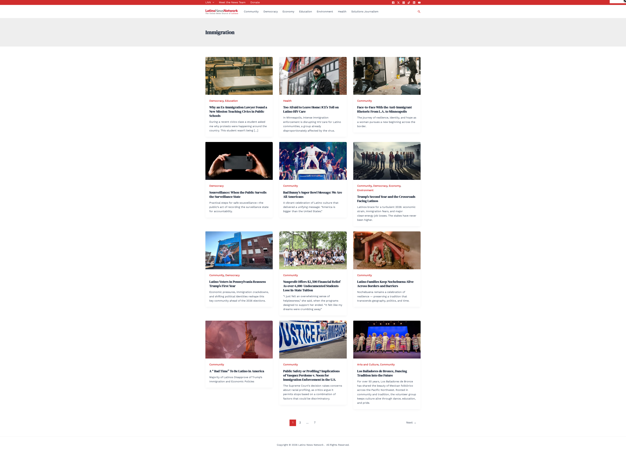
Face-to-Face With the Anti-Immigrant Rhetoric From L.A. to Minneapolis (384, 109)
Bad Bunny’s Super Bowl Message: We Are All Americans (312, 194)
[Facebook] (393, 2)
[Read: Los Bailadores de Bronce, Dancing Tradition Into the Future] (387, 339)
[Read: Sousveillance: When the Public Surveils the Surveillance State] (239, 160)
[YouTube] (419, 2)
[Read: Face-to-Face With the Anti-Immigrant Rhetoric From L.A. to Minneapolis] (387, 75)
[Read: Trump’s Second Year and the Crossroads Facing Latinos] (387, 160)
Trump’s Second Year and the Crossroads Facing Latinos (386, 198)
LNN (208, 2)
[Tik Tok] (409, 2)
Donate (255, 2)
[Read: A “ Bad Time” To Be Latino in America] (239, 339)
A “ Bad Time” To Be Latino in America (236, 371)
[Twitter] (398, 2)
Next (411, 422)
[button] (212, 2)
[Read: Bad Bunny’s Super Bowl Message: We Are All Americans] (313, 160)
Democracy (270, 11)
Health (342, 11)
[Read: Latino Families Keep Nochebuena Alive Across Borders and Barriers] (387, 250)
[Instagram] (403, 2)
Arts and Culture (368, 364)
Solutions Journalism (364, 11)
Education (305, 11)
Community (251, 11)
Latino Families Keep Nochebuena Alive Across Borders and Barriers (385, 283)
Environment (325, 11)
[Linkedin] (414, 2)
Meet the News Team (232, 2)
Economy (288, 11)
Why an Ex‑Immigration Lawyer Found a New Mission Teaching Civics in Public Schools (238, 111)
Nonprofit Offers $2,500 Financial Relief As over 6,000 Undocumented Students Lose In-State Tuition (311, 285)
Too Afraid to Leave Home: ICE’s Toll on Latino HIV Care (311, 109)
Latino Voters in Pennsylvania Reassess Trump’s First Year (237, 283)
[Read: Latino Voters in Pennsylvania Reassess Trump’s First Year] (239, 250)
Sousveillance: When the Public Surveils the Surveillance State (238, 194)
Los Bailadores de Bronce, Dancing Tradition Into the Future (382, 373)
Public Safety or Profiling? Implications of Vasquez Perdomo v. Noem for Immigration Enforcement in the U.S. (311, 375)
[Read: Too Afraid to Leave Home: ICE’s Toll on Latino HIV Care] (313, 75)
